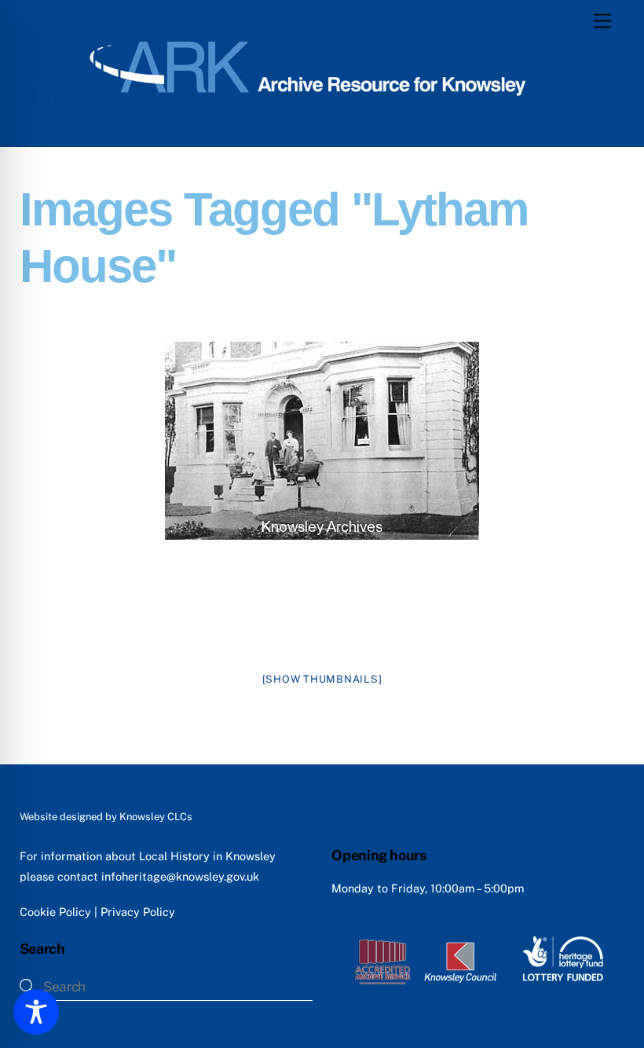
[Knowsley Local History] (318, 105)
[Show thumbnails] (322, 679)
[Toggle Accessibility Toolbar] (36, 1012)
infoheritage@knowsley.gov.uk (180, 876)
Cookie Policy (55, 911)
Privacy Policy (138, 911)
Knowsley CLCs (155, 817)
